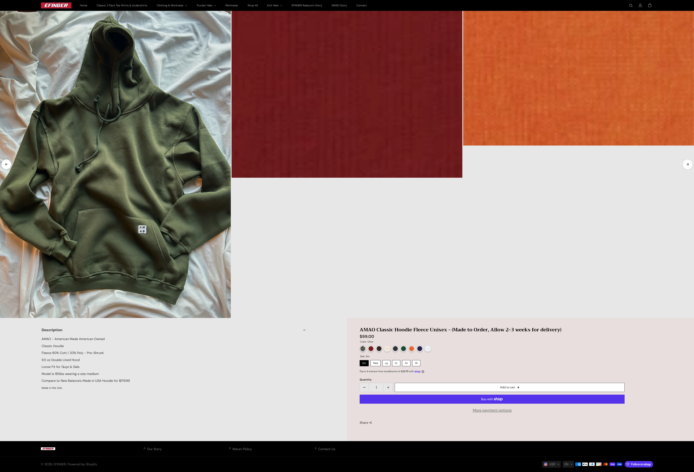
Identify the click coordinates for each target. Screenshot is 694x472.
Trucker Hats (204, 5)
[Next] (688, 164)
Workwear (231, 5)
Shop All (253, 5)
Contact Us (326, 449)
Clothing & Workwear (170, 5)
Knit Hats (273, 5)
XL (396, 362)
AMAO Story (339, 5)
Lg (386, 362)
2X (406, 362)
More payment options (492, 410)
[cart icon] (649, 5)
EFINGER (59, 464)
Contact (361, 5)
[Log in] (640, 5)
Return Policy (242, 449)
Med (375, 362)
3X (416, 362)
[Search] (630, 5)
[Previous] (6, 164)
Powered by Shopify (82, 464)
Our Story (154, 449)
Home (83, 5)
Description (52, 330)
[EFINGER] (56, 5)
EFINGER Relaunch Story (307, 5)
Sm (364, 362)
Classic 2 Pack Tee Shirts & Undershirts (122, 5)
